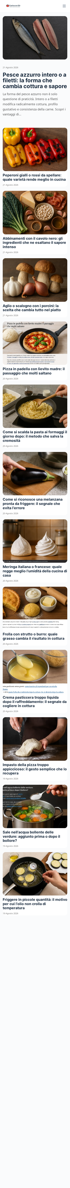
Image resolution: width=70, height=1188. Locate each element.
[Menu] (64, 6)
